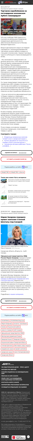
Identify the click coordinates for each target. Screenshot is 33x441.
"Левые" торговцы (12, 185)
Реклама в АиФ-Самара (9, 376)
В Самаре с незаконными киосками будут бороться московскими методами (19, 191)
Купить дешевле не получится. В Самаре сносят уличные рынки (15, 141)
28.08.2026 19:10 (5, 211)
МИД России (16, 248)
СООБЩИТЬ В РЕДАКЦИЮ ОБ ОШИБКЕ (14, 387)
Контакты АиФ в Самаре (10, 382)
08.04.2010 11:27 (5, 7)
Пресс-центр (24, 367)
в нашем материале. (16, 294)
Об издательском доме (10, 367)
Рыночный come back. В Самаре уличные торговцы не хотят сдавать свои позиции (19, 180)
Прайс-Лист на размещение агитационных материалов (11, 379)
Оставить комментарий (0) (16, 159)
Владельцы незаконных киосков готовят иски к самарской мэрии (14, 138)
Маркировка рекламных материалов (15, 384)
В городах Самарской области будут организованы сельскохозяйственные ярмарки (18, 197)
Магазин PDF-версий (8, 369)
